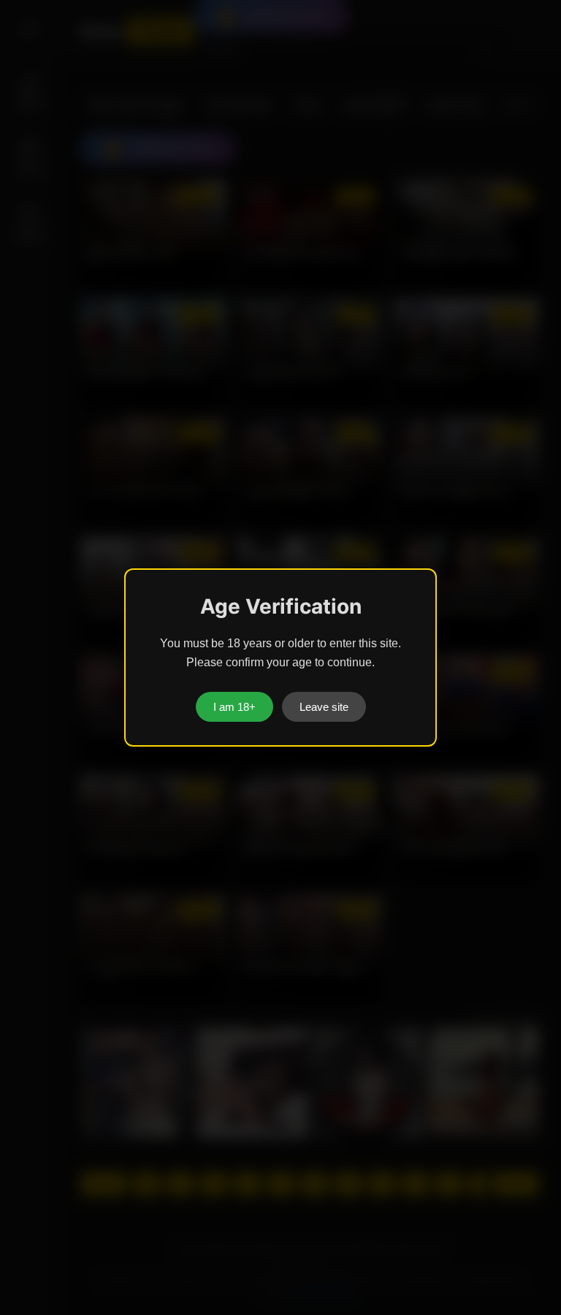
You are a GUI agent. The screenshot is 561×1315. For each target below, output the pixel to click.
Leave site (323, 707)
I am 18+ (234, 707)
